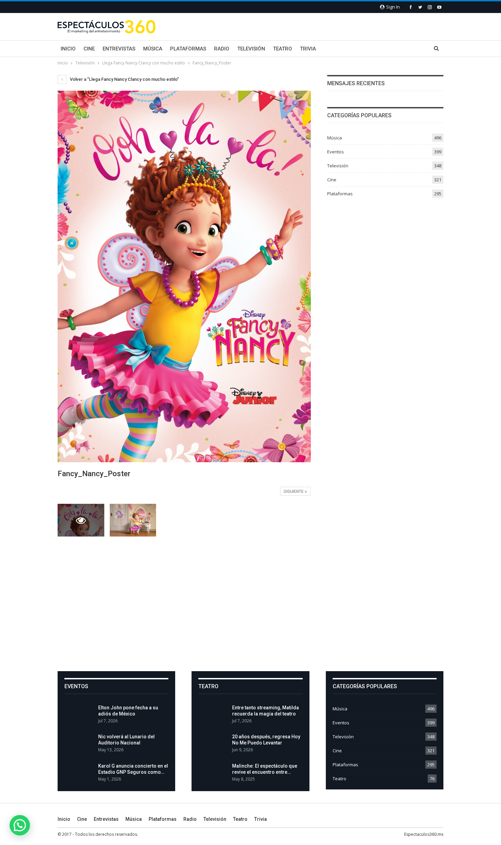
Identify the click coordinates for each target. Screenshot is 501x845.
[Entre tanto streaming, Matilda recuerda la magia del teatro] (213, 715)
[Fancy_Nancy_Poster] (133, 520)
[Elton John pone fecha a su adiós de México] (79, 715)
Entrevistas (119, 49)
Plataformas (188, 49)
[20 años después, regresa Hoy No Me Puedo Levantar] (213, 744)
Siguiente (294, 491)
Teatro (282, 49)
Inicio (68, 49)
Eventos (335, 152)
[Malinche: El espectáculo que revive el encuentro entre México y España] (213, 774)
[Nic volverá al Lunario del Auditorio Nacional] (79, 744)
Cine (89, 49)
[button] (20, 825)
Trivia (308, 49)
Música (152, 49)
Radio (221, 49)
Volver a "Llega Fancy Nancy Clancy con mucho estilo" (124, 79)
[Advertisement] (250, 603)
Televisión (251, 49)
